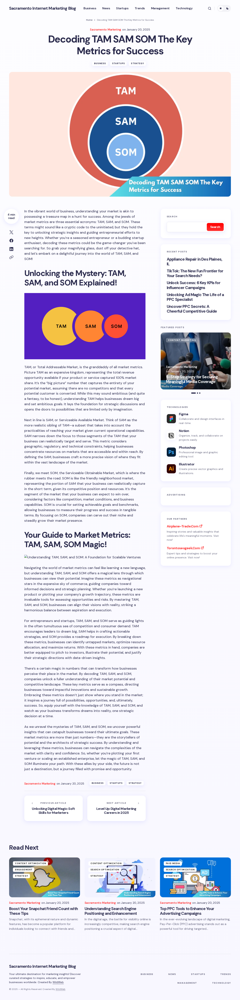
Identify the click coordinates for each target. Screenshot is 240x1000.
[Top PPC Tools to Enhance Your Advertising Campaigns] (195, 877)
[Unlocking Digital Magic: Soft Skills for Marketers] (53, 808)
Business (100, 63)
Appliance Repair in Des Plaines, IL (194, 261)
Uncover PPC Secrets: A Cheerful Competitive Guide (192, 309)
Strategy (137, 63)
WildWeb (58, 982)
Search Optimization (104, 869)
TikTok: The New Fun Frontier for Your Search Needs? (195, 273)
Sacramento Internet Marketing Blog (42, 8)
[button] (210, 8)
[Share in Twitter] (11, 232)
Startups (118, 63)
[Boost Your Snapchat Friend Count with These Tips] (44, 877)
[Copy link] (11, 257)
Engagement (23, 869)
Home (89, 19)
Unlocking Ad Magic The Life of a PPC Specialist (195, 297)
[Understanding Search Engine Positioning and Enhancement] (120, 877)
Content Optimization (30, 863)
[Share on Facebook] (11, 240)
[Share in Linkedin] (11, 249)
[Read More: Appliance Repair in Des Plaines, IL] (196, 361)
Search (172, 216)
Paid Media (173, 863)
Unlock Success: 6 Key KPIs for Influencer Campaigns (193, 285)
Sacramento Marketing (181, 367)
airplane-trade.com (182, 526)
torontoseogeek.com (183, 548)
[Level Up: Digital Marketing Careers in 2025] (116, 808)
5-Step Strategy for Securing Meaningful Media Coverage (192, 379)
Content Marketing (182, 340)
